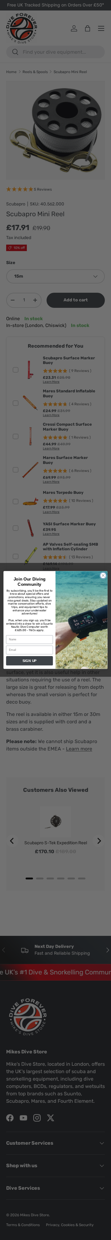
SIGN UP (30, 661)
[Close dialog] (103, 575)
